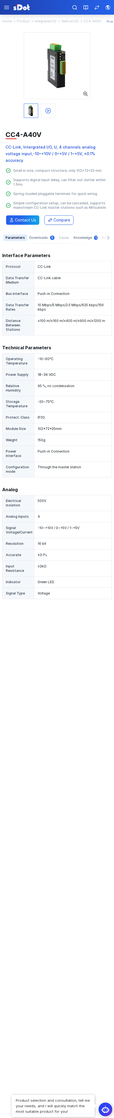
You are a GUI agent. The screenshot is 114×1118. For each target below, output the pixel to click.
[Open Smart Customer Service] (105, 1109)
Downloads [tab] (41, 238)
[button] (53, 1103)
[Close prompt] (12, 1092)
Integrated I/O (45, 21)
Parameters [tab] (15, 238)
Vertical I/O (70, 21)
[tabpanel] (57, 425)
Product (23, 21)
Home (7, 21)
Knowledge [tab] (85, 238)
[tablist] (57, 237)
